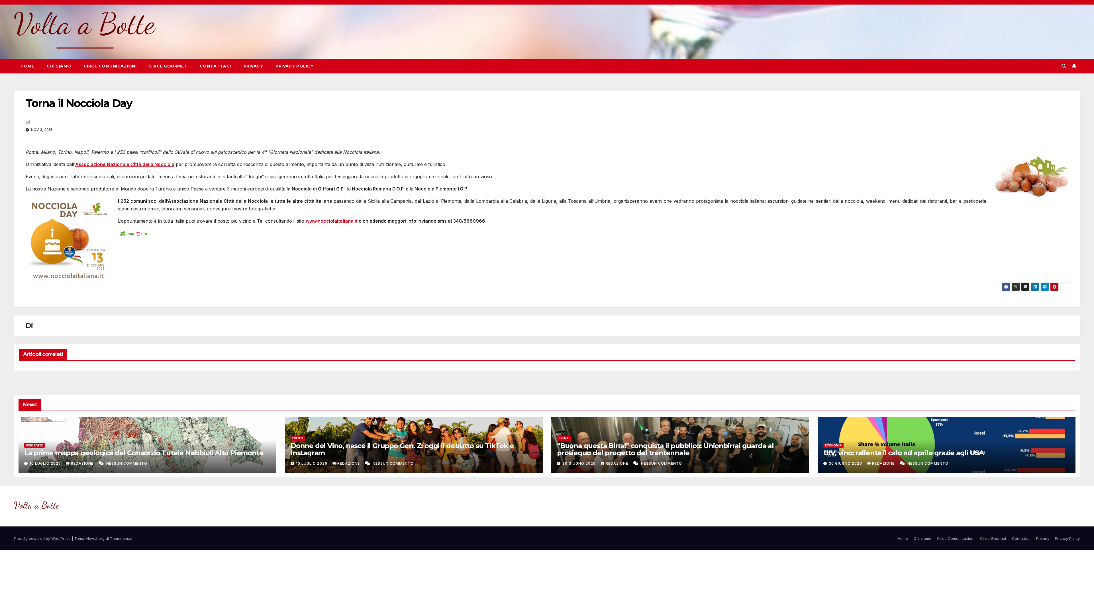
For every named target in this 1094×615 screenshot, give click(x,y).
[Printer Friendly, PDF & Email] (134, 233)
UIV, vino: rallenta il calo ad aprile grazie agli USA (903, 453)
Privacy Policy (294, 66)
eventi (297, 438)
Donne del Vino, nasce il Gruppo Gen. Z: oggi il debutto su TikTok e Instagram (402, 449)
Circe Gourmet (168, 66)
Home (27, 66)
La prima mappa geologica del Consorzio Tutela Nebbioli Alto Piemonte (143, 453)
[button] (1064, 66)
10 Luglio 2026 (46, 463)
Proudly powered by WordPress (43, 538)
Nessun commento (126, 463)
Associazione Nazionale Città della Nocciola (124, 164)
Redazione (83, 463)
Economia (833, 445)
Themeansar (121, 538)
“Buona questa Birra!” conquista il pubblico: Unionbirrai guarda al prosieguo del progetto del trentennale (665, 449)
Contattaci (215, 66)
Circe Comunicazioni (110, 66)
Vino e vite (34, 445)
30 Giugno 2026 (579, 463)
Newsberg (95, 538)
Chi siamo (59, 66)
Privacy (253, 66)
